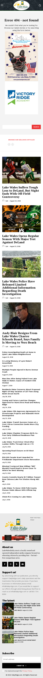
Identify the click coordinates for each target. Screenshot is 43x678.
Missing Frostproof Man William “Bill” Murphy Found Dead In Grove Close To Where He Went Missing (19, 468)
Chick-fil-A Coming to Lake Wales (17, 497)
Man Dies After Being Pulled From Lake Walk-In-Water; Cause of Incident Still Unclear (19, 381)
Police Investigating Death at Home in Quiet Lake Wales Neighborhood (19, 353)
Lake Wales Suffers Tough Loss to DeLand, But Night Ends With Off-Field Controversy (20, 192)
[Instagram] (10, 564)
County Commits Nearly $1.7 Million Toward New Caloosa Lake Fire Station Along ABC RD (21, 479)
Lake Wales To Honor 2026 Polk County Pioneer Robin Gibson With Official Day (19, 489)
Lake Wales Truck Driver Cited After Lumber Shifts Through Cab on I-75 (18, 443)
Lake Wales (18, 610)
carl (7, 201)
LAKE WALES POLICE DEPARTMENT (25, 640)
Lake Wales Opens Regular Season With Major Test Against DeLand (20, 239)
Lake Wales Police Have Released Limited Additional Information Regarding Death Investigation (19, 287)
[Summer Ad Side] (21, 80)
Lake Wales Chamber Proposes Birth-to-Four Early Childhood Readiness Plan (20, 434)
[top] (21, 538)
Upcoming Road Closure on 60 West (18, 451)
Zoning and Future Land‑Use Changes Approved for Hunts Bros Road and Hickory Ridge (21, 402)
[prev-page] (9, 144)
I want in (20, 665)
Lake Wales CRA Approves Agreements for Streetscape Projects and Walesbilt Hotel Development (21, 413)
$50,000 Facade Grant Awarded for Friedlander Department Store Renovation (21, 458)
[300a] (21, 114)
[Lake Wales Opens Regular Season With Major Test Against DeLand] (21, 218)
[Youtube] (22, 564)
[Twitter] (16, 564)
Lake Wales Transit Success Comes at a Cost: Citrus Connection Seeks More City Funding (20, 424)
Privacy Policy (27, 671)
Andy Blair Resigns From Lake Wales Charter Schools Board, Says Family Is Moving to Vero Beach (21, 337)
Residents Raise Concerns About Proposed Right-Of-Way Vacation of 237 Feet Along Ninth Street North (21, 391)
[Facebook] (4, 564)
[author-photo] (3, 201)
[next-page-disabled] (12, 144)
